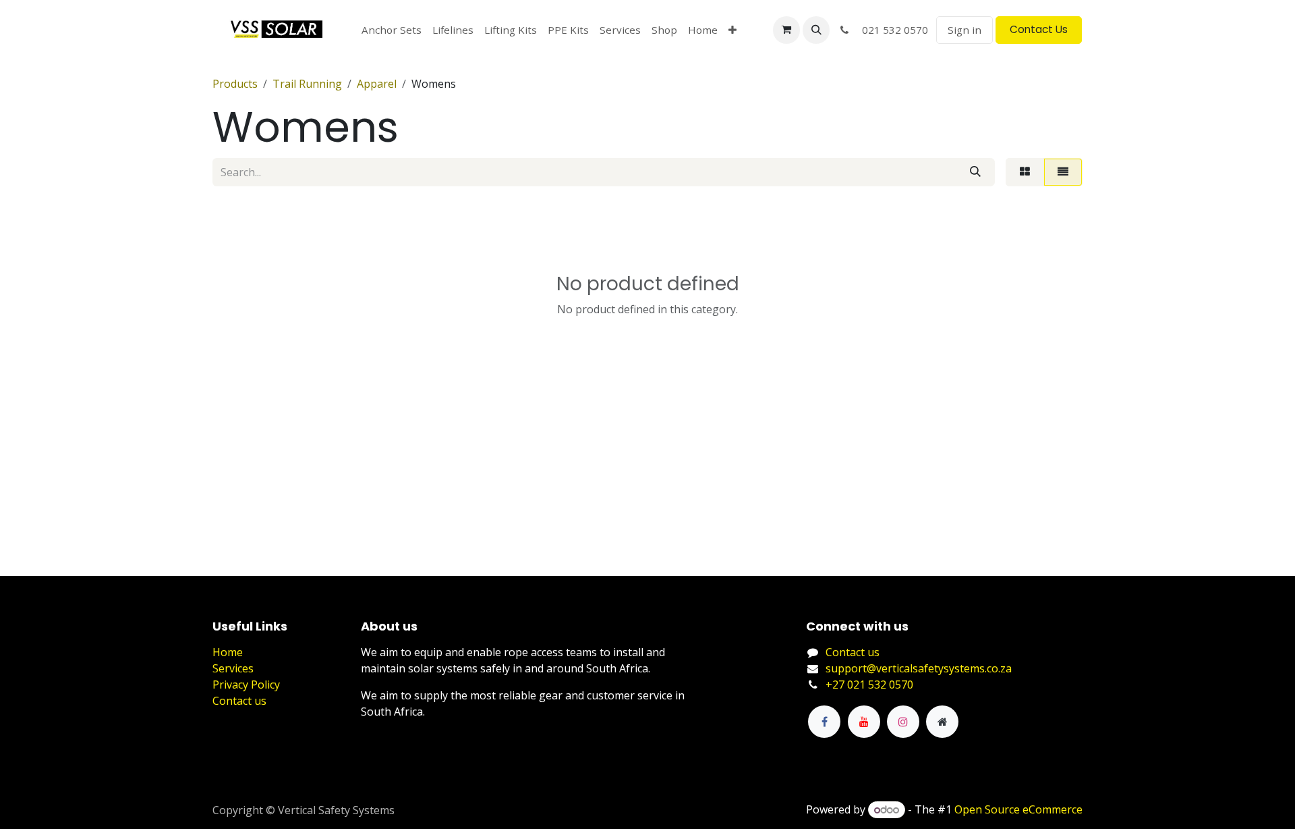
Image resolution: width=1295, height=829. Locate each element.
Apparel (377, 83)
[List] (1063, 172)
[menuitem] (391, 30)
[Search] (975, 172)
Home (227, 652)
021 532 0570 (891, 29)
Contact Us (1039, 29)
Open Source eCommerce (1018, 809)
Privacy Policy (246, 684)
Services (233, 668)
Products (235, 83)
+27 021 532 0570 (869, 684)
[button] (816, 29)
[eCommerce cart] (786, 29)
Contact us (239, 700)
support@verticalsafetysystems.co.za (919, 668)
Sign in (964, 29)
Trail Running (307, 83)
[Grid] (1025, 172)
